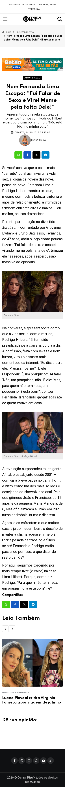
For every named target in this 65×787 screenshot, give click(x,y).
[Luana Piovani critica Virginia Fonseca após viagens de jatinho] (32, 663)
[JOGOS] (32, 64)
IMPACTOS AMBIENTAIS (15, 692)
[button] (5, 628)
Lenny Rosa (38, 140)
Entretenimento (25, 32)
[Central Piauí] (33, 19)
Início (8, 32)
